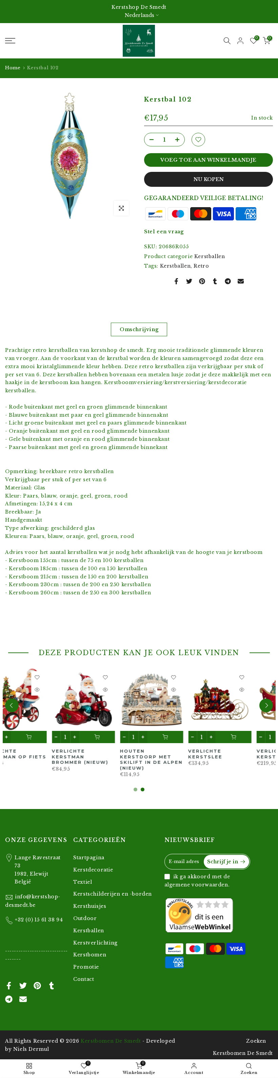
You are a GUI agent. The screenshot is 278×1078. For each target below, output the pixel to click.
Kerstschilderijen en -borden (112, 894)
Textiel (82, 882)
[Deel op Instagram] (228, 281)
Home (12, 68)
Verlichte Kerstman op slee (240, 753)
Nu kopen (209, 179)
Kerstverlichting (95, 943)
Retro (201, 266)
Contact (83, 979)
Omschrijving (139, 329)
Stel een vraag (163, 232)
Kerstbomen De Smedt (111, 1041)
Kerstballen (209, 256)
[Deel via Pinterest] (202, 281)
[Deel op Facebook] (176, 281)
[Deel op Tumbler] (215, 281)
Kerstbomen (89, 955)
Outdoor (85, 918)
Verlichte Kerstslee (159, 753)
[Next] (266, 705)
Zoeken (256, 1041)
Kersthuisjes (89, 906)
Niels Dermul (31, 1049)
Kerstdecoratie (93, 870)
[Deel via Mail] (241, 281)
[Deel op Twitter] (189, 281)
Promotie (86, 967)
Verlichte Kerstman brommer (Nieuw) (33, 756)
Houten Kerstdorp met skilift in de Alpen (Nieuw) (104, 759)
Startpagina (88, 858)
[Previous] (12, 705)
